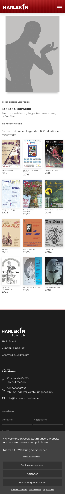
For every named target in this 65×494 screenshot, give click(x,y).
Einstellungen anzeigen (32, 482)
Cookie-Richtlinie (19, 489)
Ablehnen (32, 473)
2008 (5, 212)
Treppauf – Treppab (10, 210)
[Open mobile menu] (59, 6)
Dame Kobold (7, 170)
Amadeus (5, 249)
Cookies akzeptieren (32, 465)
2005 (48, 212)
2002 (26, 290)
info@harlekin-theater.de (23, 398)
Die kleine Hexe (51, 170)
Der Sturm (49, 249)
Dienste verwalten (31, 456)
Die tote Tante (29, 249)
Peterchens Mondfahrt (54, 210)
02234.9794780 (16, 388)
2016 (26, 174)
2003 (5, 291)
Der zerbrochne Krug (31, 287)
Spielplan (9, 341)
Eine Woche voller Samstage (30, 171)
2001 (48, 290)
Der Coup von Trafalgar (28, 210)
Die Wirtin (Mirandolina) (7, 288)
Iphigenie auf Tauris (53, 287)
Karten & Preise (13, 348)
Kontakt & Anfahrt (15, 355)
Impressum (48, 489)
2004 (48, 252)
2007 (26, 214)
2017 (4, 172)
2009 (48, 172)
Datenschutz (35, 489)
